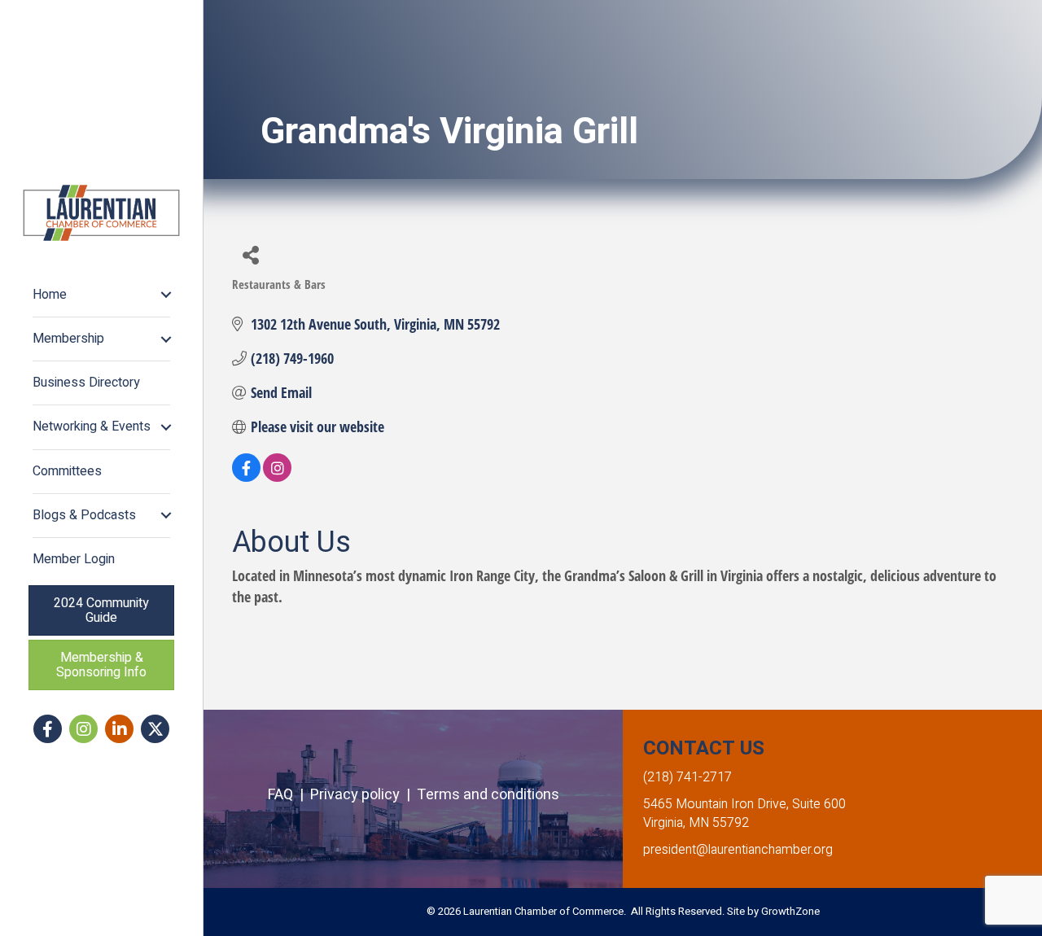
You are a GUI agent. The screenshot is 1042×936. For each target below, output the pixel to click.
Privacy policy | (363, 795)
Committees (67, 471)
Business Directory (86, 382)
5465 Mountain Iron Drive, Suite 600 (744, 804)
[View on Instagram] (277, 476)
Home (50, 294)
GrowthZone (790, 911)
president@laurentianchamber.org (738, 849)
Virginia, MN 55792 (696, 823)
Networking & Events (92, 426)
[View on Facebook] (246, 476)
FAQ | (289, 795)
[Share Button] (250, 254)
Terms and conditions (488, 795)
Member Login (74, 559)
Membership (68, 338)
